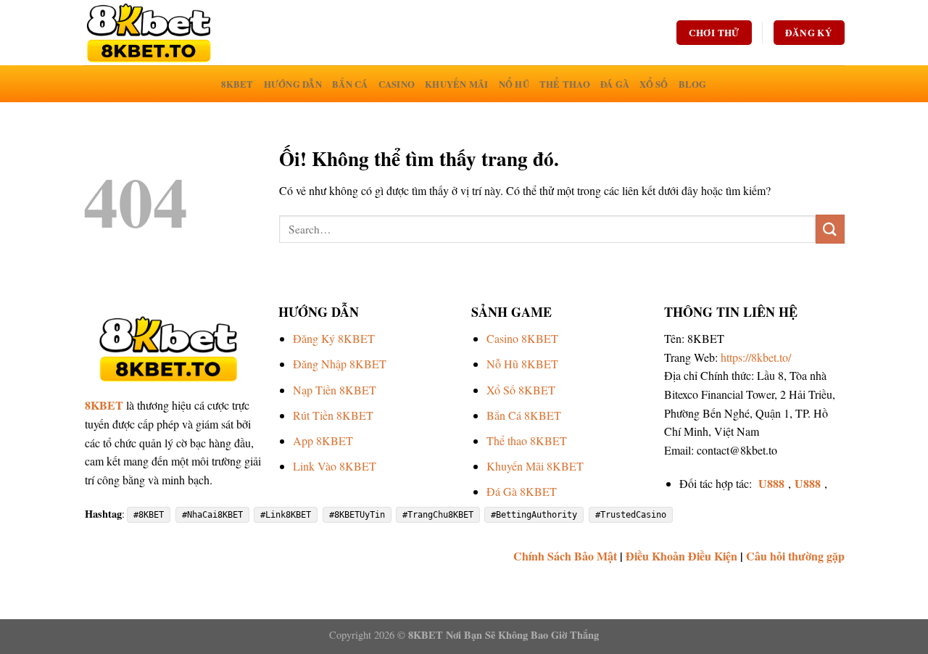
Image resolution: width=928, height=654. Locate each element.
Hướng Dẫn (293, 84)
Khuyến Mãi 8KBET (535, 465)
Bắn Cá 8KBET (523, 415)
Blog (693, 84)
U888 (771, 483)
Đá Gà (614, 84)
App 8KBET (323, 440)
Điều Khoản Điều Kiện (681, 555)
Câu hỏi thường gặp (795, 555)
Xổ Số (653, 84)
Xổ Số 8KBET (520, 389)
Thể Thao (564, 84)
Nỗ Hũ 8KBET (522, 363)
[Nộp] (830, 229)
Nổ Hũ (514, 84)
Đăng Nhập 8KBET (339, 363)
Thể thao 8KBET (526, 440)
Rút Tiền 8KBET (333, 415)
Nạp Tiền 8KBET (334, 389)
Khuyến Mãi (457, 84)
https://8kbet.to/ (756, 357)
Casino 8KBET (522, 338)
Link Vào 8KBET (334, 465)
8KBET (237, 84)
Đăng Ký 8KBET (334, 338)
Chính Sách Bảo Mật (565, 555)
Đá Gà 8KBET (521, 491)
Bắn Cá (350, 84)
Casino (396, 84)
